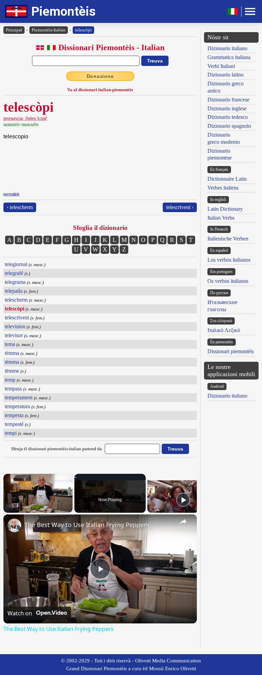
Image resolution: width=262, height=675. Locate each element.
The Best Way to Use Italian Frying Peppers (87, 525)
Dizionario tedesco (227, 117)
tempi (11, 433)
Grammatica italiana (228, 57)
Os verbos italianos (227, 281)
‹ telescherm (20, 207)
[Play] (183, 500)
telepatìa (14, 291)
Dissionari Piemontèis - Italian (111, 47)
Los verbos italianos (228, 260)
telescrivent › (179, 207)
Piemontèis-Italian (49, 29)
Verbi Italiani (221, 66)
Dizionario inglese (227, 108)
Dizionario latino (225, 75)
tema (10, 344)
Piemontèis (63, 11)
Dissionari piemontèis (230, 351)
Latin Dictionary (225, 209)
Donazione (100, 76)
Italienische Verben (227, 239)
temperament (18, 397)
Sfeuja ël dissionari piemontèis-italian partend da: (57, 448)
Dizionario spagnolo (229, 126)
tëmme (12, 371)
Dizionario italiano (227, 48)
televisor (14, 335)
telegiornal (16, 264)
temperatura (17, 406)
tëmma (12, 353)
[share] (183, 521)
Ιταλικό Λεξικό (223, 330)
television (15, 326)
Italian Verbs (220, 218)
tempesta (14, 415)
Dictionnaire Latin (227, 179)
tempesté (14, 424)
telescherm (16, 300)
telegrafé (14, 273)
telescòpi (83, 29)
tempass (13, 388)
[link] (14, 525)
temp (10, 380)
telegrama (15, 282)
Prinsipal (14, 29)
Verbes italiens (222, 188)
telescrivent (17, 317)
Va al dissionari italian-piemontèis (100, 89)
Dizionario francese (228, 99)
